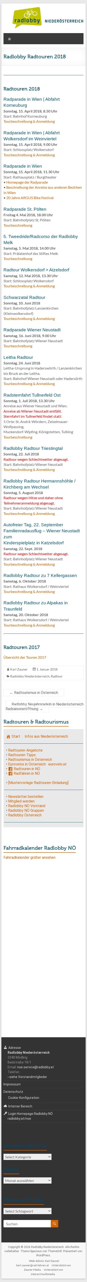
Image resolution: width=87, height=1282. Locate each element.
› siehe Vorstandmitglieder (27, 1077)
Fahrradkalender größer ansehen (29, 857)
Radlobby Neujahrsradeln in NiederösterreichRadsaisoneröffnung (45, 706)
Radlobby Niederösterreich (29, 676)
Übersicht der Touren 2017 (24, 657)
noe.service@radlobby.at (35, 1067)
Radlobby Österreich (25, 815)
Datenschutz (13, 1092)
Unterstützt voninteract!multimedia (47, 1272)
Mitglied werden (21, 801)
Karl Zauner (19, 669)
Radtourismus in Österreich (34, 692)
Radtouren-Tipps (22, 755)
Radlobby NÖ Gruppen (26, 810)
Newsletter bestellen (25, 796)
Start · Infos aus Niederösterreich (39, 736)
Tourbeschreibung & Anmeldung (29, 121)
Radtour (57, 676)
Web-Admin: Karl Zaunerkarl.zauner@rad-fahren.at (37, 1263)
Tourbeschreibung (17, 225)
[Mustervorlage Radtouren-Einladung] (38, 782)
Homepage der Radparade (27, 182)
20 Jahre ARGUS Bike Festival (30, 197)
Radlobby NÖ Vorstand (26, 806)
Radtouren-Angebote (25, 750)
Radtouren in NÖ (26, 769)
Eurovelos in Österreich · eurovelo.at (37, 764)
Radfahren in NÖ (26, 773)
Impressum (12, 1084)
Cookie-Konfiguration (23, 1098)
